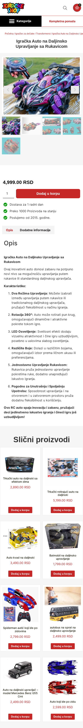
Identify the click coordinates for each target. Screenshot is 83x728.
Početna (9, 33)
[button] (21, 21)
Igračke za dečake (24, 33)
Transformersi (43, 33)
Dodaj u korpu (48, 194)
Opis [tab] (9, 230)
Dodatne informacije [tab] (35, 230)
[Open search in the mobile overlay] (65, 8)
